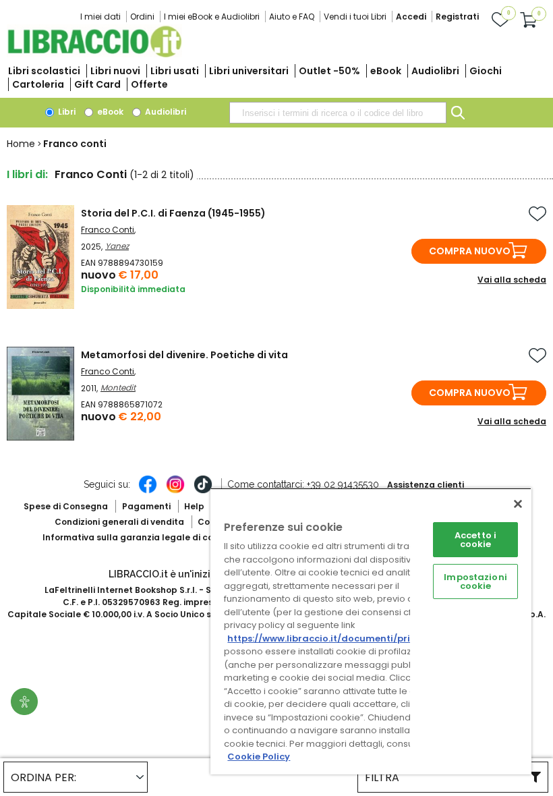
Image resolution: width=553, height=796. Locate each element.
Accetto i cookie (475, 539)
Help (194, 506)
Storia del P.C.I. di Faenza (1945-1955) (173, 213)
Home (21, 143)
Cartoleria (38, 84)
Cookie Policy (258, 756)
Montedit (118, 387)
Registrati (457, 16)
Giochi (485, 71)
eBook (385, 71)
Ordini (142, 16)
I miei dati (100, 16)
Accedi (411, 16)
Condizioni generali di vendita (119, 522)
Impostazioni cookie (475, 581)
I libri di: (27, 174)
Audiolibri (435, 71)
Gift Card (97, 84)
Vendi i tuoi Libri (355, 16)
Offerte (149, 84)
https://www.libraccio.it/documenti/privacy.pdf (339, 638)
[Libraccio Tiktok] (203, 491)
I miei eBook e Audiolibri (212, 16)
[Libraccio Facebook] (147, 491)
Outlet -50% (329, 71)
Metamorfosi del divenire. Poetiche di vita (184, 355)
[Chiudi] (518, 504)
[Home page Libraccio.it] (94, 54)
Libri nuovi (115, 71)
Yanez (117, 246)
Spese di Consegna (66, 506)
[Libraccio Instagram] (175, 491)
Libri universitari (249, 71)
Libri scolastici (44, 71)
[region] (370, 631)
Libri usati (174, 71)
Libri (66, 111)
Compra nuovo (470, 251)
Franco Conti (107, 229)
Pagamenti (146, 506)
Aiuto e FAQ (291, 16)
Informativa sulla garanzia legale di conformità (147, 537)
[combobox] (337, 112)
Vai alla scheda (511, 279)
